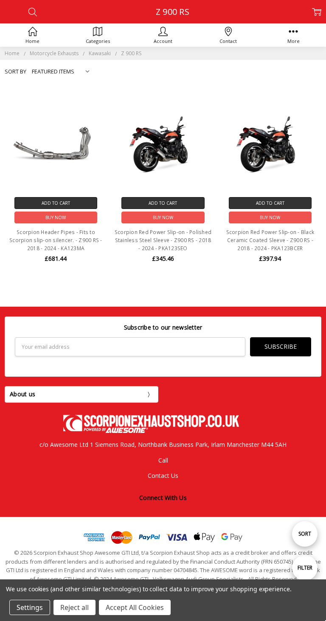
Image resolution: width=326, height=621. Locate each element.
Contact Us (163, 475)
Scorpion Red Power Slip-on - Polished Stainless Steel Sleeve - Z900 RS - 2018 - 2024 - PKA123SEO (163, 240)
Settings (30, 607)
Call (163, 460)
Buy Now (55, 217)
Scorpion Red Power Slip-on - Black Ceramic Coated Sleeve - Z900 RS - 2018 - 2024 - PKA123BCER (270, 240)
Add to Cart (56, 203)
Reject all (74, 607)
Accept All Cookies (135, 607)
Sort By (15, 71)
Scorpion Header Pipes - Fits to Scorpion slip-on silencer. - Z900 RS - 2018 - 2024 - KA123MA (55, 240)
